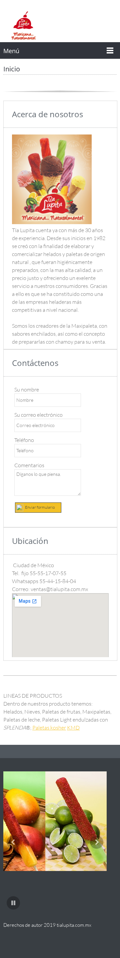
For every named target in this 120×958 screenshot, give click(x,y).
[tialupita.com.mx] (23, 25)
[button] (66, 822)
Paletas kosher (49, 727)
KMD (73, 727)
